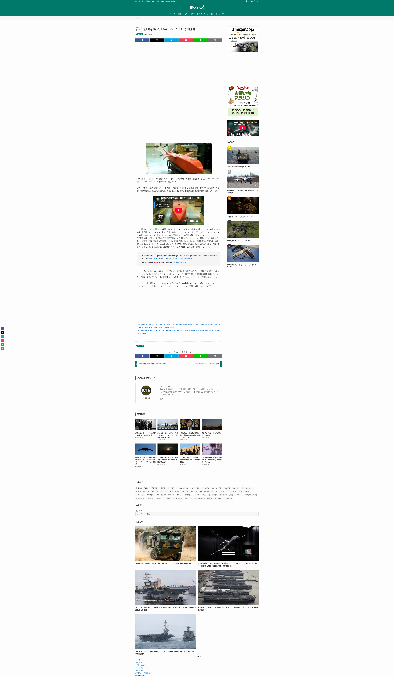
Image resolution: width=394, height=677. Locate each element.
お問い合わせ (140, 665)
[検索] (257, 1)
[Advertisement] (178, 74)
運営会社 (138, 662)
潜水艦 (223, 495)
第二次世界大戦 (251, 495)
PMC (162, 488)
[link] (161, 398)
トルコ (185, 491)
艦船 (209, 498)
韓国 (229, 498)
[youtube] (252, 1)
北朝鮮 (188, 495)
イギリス (205, 488)
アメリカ (195, 488)
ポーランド (244, 491)
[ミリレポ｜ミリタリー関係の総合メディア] (197, 7)
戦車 (215, 495)
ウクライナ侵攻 (142, 491)
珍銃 (231, 495)
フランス (220, 491)
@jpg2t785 (154, 258)
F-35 (154, 488)
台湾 (196, 495)
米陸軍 (170, 498)
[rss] (254, 1)
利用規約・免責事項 (142, 673)
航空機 (189, 498)
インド (236, 488)
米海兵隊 (140, 498)
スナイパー (174, 491)
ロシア (150, 495)
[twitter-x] (249, 1)
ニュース (140, 34)
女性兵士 (206, 495)
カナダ (154, 491)
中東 (179, 495)
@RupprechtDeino (165, 258)
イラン (227, 488)
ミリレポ (146, 398)
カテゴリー (139, 511)
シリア (164, 491)
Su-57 (171, 488)
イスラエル (216, 488)
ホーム (137, 660)
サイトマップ (140, 670)
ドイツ (194, 491)
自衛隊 (179, 498)
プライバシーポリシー (143, 668)
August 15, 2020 (180, 262)
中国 (171, 495)
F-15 (139, 488)
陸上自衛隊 (219, 498)
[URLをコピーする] (215, 40)
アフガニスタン (182, 488)
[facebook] (246, 1)
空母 (239, 495)
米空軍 (160, 498)
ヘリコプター (231, 491)
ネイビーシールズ (206, 491)
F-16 (146, 488)
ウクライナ (247, 488)
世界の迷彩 (161, 495)
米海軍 (150, 498)
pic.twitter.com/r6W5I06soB (182, 258)
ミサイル (140, 495)
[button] (142, 40)
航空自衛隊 (200, 498)
